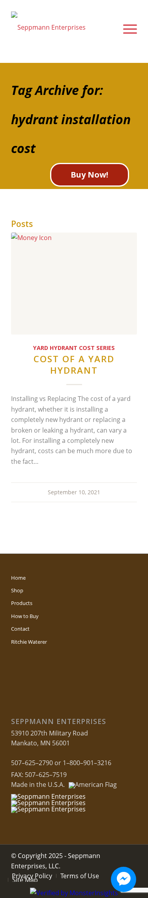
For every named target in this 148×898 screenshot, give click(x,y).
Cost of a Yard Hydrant (74, 364)
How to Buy (25, 616)
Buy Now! (89, 174)
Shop (17, 590)
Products (21, 603)
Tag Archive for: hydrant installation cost (71, 119)
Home (18, 577)
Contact (20, 628)
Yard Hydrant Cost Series (74, 348)
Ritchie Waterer (29, 641)
